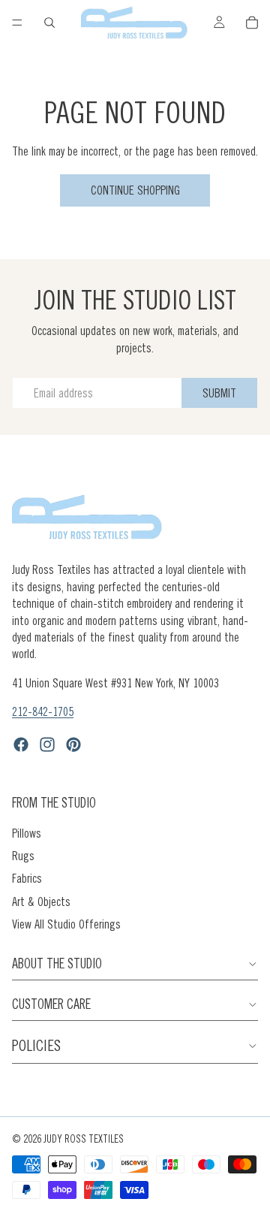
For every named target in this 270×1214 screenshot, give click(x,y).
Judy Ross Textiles (84, 1139)
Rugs (23, 855)
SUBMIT (219, 393)
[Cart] (252, 22)
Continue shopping (135, 190)
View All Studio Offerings (66, 924)
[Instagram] (47, 744)
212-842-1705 (43, 711)
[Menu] (17, 22)
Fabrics (27, 878)
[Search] (49, 22)
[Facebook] (21, 744)
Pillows (26, 833)
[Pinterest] (73, 744)
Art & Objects (41, 901)
